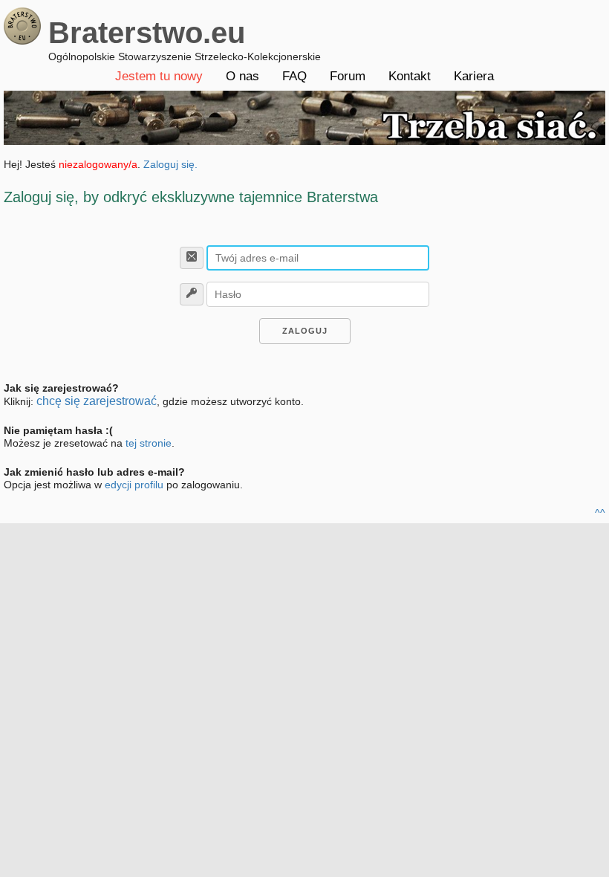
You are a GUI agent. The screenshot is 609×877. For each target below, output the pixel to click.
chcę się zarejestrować (96, 401)
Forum (347, 76)
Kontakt (409, 76)
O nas (242, 76)
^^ (600, 513)
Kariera (474, 76)
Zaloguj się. (170, 164)
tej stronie (149, 443)
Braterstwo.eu (146, 32)
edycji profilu (134, 485)
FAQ (294, 76)
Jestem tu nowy (159, 76)
